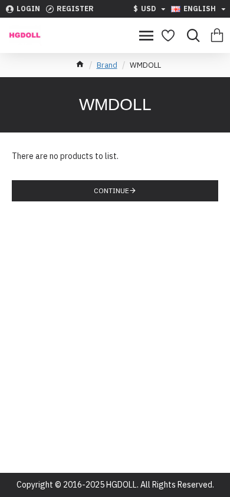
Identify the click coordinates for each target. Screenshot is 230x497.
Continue (111, 190)
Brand (107, 65)
